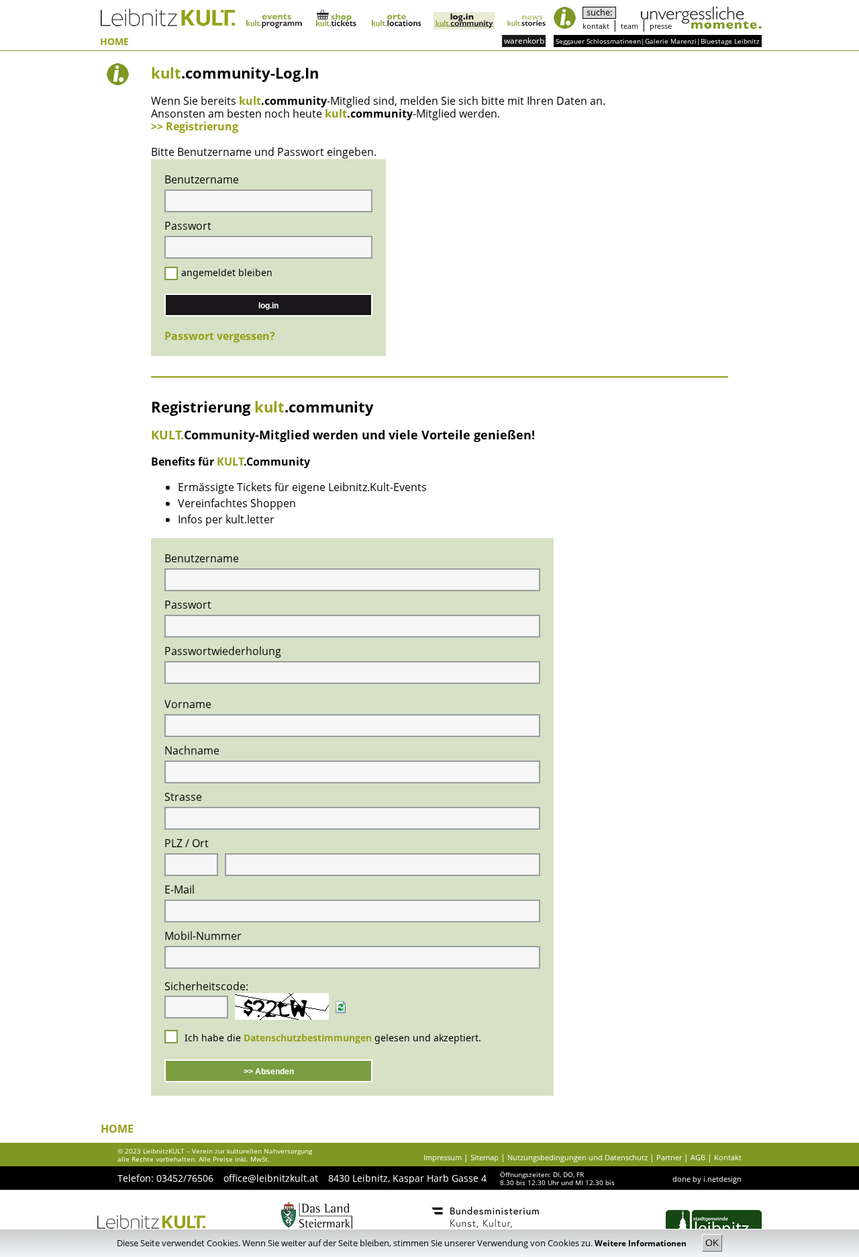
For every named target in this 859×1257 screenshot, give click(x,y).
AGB (698, 1157)
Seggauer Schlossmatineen (598, 41)
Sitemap (484, 1157)
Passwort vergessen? (219, 336)
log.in (268, 305)
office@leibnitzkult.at (270, 1178)
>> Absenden (269, 1071)
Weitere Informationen (642, 1243)
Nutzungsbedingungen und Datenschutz (577, 1157)
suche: (599, 12)
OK (712, 1243)
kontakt (596, 26)
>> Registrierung (194, 126)
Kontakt (728, 1157)
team (629, 26)
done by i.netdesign (707, 1179)
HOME (114, 42)
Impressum (442, 1157)
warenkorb (524, 40)
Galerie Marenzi (671, 41)
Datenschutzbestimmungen (308, 1037)
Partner (669, 1157)
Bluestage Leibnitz (730, 41)
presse (661, 26)
